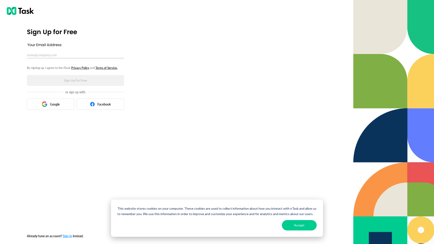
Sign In (67, 236)
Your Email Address (44, 44)
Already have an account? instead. (55, 236)
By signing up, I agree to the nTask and (72, 68)
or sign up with (75, 92)
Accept (299, 225)
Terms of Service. (106, 68)
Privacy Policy (80, 68)
